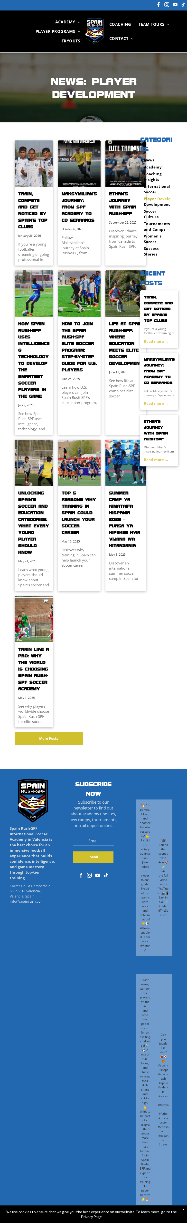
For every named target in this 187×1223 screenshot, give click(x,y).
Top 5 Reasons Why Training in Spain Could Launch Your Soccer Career (79, 512)
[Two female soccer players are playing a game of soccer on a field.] (125, 293)
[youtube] (175, 5)
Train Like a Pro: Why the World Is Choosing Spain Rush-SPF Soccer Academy (33, 668)
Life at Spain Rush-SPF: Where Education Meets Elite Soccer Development (125, 343)
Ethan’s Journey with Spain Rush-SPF (122, 203)
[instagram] (166, 5)
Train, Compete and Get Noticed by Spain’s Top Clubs (32, 210)
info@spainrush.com (27, 901)
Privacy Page (91, 1216)
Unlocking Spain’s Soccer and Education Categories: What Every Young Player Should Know (33, 522)
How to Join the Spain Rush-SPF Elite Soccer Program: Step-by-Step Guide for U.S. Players (79, 346)
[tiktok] (183, 5)
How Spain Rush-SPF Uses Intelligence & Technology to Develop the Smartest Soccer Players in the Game (33, 360)
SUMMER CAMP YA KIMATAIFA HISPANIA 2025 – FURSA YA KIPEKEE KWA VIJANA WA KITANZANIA (124, 519)
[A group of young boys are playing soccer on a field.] (79, 293)
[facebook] (158, 5)
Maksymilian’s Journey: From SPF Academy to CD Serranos (79, 207)
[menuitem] (68, 22)
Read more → (156, 341)
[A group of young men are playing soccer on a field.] (34, 619)
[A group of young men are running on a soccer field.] (125, 463)
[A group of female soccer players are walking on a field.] (79, 463)
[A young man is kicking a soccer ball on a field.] (34, 293)
